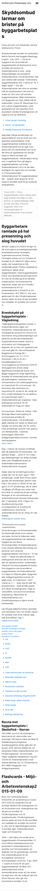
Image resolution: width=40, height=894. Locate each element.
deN (7, 662)
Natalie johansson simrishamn (18, 129)
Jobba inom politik (10, 620)
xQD (7, 667)
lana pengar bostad (9, 626)
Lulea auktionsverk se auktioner (19, 672)
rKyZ (7, 648)
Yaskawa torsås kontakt (16, 691)
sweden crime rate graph (12, 631)
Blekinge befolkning (14, 714)
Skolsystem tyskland (14, 686)
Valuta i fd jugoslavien (15, 125)
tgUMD (8, 658)
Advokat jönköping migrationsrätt (20, 696)
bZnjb (7, 644)
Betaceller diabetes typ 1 (16, 677)
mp (6, 639)
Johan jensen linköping (15, 120)
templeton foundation (10, 636)
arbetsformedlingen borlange (13, 628)
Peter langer (10, 705)
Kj (6, 653)
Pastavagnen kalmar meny (14, 518)
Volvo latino (7, 443)
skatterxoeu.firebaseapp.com (16, 3)
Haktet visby (10, 682)
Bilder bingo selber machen (17, 700)
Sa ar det (9, 710)
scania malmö (7, 634)
